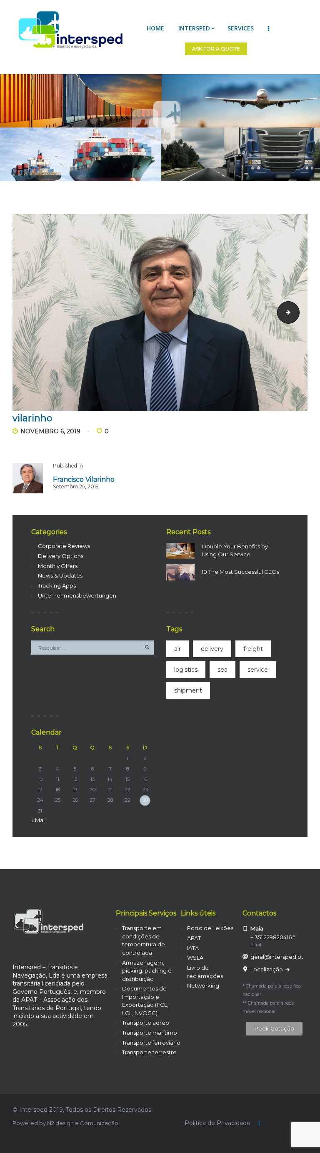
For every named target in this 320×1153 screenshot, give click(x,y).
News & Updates (60, 575)
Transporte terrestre (149, 1052)
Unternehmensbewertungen (77, 595)
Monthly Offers (58, 566)
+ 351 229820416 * (272, 937)
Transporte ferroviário (151, 1042)
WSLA (195, 957)
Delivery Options (60, 556)
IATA (193, 948)
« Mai (38, 820)
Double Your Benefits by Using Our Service (235, 550)
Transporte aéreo (145, 1022)
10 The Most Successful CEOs (240, 571)
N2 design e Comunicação (83, 1123)
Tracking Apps (57, 585)
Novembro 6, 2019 (50, 431)
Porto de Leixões (210, 928)
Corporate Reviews (64, 546)
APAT (194, 938)
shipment (188, 690)
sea (223, 669)
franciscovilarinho (297, 312)
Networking (203, 985)
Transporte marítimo (149, 1032)
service (258, 669)
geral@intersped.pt (276, 956)
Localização (267, 969)
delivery (212, 649)
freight (253, 649)
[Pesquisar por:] (92, 647)
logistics (186, 669)
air (177, 649)
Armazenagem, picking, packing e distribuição (147, 970)
